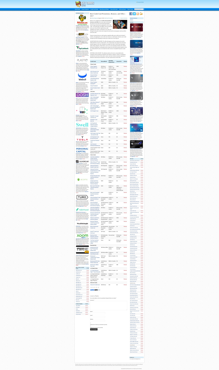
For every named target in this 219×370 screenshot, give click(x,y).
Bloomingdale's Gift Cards (134, 194)
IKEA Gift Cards (132, 253)
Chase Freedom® (94, 85)
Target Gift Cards (132, 331)
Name (91, 311)
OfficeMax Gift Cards (133, 290)
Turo (76, 200)
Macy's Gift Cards (132, 272)
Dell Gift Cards (132, 225)
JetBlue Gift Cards (133, 262)
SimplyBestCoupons (79, 312)
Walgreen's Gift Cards (133, 346)
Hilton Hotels (132, 132)
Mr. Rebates (78, 307)
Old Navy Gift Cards (133, 291)
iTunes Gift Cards (132, 255)
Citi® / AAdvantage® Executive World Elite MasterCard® (95, 107)
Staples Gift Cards (133, 324)
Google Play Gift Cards (133, 241)
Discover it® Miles (133, 48)
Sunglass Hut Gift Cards (133, 329)
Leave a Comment (124, 18)
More (99, 289)
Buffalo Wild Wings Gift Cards (134, 201)
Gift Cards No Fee (86, 4)
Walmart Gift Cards (133, 348)
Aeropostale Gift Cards (133, 162)
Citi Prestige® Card (94, 110)
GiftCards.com (78, 280)
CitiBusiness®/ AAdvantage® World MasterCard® (94, 130)
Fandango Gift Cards (133, 236)
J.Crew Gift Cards (132, 258)
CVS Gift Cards (132, 222)
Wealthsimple (78, 226)
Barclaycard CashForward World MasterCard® (95, 258)
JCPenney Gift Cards (133, 260)
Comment (92, 300)
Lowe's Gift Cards (132, 269)
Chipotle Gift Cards (133, 218)
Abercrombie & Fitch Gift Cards (135, 160)
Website (91, 319)
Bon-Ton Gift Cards (133, 198)
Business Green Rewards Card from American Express (94, 237)
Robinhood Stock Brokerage (80, 212)
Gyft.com (77, 291)
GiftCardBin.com (78, 282)
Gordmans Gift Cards (133, 243)
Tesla (77, 141)
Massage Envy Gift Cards (134, 276)
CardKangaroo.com (79, 275)
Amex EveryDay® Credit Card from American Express (95, 199)
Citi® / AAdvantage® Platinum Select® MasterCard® (94, 99)
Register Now (81, 206)
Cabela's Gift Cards (133, 210)
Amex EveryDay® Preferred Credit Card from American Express (95, 204)
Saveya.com (78, 301)
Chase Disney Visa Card (134, 115)
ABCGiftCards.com (79, 270)
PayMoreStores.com (79, 296)
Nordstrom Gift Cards (133, 286)
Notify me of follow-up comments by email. (98, 324)
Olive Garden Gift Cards (133, 293)
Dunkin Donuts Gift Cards (134, 232)
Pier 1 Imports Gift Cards (134, 300)
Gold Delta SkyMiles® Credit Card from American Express (94, 158)
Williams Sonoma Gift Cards (134, 350)
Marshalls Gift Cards (133, 274)
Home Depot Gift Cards (133, 246)
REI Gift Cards (132, 305)
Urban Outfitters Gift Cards (134, 341)
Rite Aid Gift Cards (133, 309)
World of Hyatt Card (133, 82)
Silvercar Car (78, 163)
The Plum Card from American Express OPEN (94, 242)
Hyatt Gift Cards (132, 251)
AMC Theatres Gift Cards (134, 165)
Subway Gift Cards (133, 327)
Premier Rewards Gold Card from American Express (95, 177)
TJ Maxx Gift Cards (133, 338)
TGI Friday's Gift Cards (133, 336)
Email (91, 315)
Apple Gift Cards (132, 173)
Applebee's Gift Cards (133, 175)
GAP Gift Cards (132, 239)
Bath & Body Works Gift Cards (134, 187)
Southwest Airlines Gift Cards (134, 320)
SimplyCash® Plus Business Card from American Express (94, 182)
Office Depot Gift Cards (133, 288)
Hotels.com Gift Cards (133, 250)
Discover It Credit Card (95, 284)
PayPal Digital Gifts (79, 298)
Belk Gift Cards (132, 191)
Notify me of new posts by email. (96, 327)
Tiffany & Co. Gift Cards (133, 334)
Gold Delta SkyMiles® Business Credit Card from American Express (95, 209)
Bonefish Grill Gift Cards (133, 196)
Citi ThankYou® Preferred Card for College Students (94, 125)
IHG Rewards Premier (133, 100)
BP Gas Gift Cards (133, 199)
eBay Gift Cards (132, 234)
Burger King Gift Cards (133, 206)
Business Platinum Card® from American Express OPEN (94, 223)
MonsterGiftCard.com (79, 294)
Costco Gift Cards (132, 220)
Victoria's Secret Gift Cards (134, 343)
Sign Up (79, 134)
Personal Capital (78, 153)
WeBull (77, 82)
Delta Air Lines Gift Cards (134, 227)
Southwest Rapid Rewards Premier (135, 148)
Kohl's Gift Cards (132, 265)
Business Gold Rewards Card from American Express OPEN (95, 214)
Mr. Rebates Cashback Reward (81, 25)
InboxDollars (78, 310)
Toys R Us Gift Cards (133, 339)
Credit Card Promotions (108, 18)
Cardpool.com (78, 277)
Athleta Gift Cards (132, 177)
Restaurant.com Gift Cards (134, 307)
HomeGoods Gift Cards (133, 248)
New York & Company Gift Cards (135, 284)
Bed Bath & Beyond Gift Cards (134, 189)
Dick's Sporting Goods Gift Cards (135, 229)
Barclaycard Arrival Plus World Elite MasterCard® (94, 249)
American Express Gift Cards (134, 170)
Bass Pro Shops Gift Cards (134, 184)
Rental (81, 163)
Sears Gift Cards (132, 315)
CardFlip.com (78, 273)
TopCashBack (78, 50)
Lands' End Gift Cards (133, 267)
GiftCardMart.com (78, 284)
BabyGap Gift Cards (133, 180)
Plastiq (77, 63)
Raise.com (77, 299)
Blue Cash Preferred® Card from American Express (94, 187)
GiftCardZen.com (78, 289)
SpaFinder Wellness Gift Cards (135, 322)
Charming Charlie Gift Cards (134, 217)
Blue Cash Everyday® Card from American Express (94, 194)
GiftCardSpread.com (79, 287)
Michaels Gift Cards (133, 281)
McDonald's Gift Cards (133, 279)
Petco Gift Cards (132, 298)
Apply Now (139, 37)
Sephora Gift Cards (133, 317)
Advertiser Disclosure (133, 18)
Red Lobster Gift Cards (133, 302)
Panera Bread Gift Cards (134, 295)
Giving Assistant (78, 314)
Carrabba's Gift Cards (133, 215)
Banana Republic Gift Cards (134, 182)
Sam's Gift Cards (132, 313)
